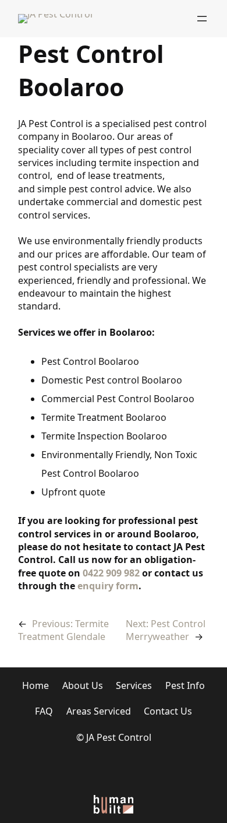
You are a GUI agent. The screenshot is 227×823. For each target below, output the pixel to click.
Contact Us (168, 711)
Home (35, 685)
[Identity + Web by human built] (113, 803)
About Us (82, 685)
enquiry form (108, 585)
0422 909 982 (111, 573)
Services (134, 685)
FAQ (44, 711)
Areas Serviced (98, 711)
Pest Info (185, 685)
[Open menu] (202, 19)
